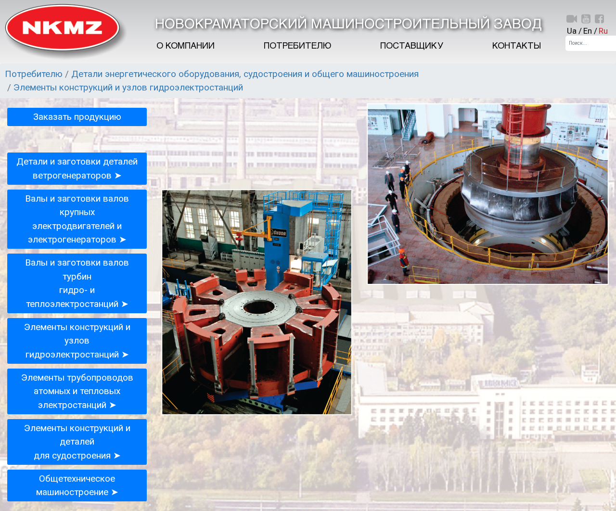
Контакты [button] (516, 46)
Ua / (574, 31)
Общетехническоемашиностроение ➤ (77, 485)
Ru (603, 31)
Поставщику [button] (411, 46)
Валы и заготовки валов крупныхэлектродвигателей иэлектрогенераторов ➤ (77, 219)
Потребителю (297, 46)
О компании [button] (185, 46)
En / (590, 31)
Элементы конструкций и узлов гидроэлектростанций (128, 87)
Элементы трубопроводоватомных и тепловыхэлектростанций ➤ (77, 391)
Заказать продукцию (77, 116)
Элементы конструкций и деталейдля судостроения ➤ (77, 441)
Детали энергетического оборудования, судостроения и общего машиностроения (245, 73)
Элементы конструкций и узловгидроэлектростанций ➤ (77, 340)
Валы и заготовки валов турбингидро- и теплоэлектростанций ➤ (77, 283)
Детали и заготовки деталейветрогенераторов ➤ (77, 168)
